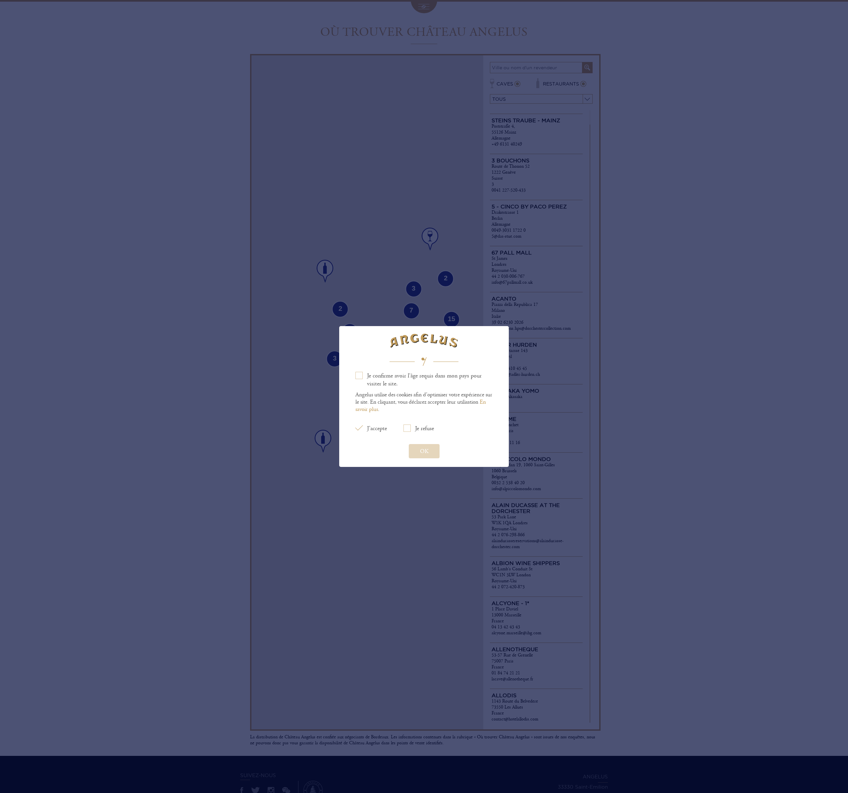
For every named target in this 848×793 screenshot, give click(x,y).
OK (424, 451)
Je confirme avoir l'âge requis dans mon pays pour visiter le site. (424, 380)
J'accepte (377, 428)
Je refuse (424, 428)
